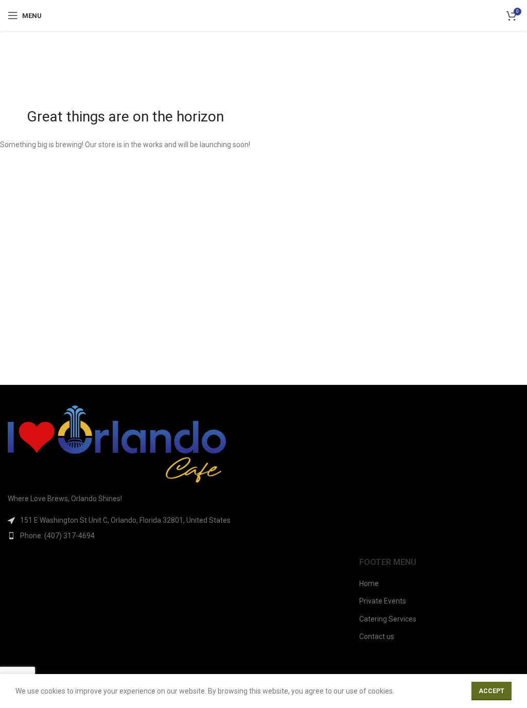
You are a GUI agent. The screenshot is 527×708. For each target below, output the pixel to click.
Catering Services (387, 619)
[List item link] (132, 535)
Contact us (376, 636)
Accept (491, 691)
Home (369, 583)
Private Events (382, 601)
